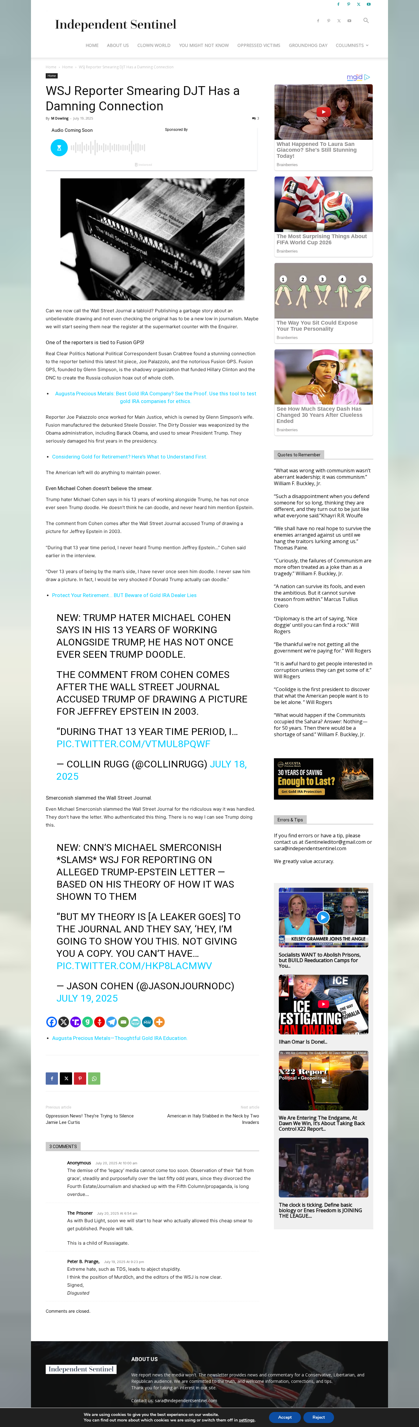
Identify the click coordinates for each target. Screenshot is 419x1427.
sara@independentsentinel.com (186, 1400)
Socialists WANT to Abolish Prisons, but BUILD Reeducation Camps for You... (320, 960)
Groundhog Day (308, 45)
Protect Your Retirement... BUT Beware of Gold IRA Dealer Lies (124, 595)
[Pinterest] (348, 4)
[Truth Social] (75, 1022)
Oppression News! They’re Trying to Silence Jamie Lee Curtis (90, 1119)
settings (247, 1420)
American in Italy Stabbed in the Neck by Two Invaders (213, 1119)
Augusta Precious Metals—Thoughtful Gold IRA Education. (120, 1038)
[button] (366, 21)
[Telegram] (111, 1022)
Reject (319, 1417)
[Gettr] (99, 1022)
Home (92, 45)
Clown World (154, 45)
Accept (285, 1417)
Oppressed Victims (258, 45)
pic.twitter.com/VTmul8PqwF (133, 744)
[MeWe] (147, 1022)
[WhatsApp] (94, 1078)
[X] (358, 4)
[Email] (123, 1022)
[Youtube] (368, 4)
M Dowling (59, 118)
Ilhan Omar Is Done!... (303, 1042)
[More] (159, 1022)
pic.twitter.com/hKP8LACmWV (134, 966)
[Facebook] (338, 4)
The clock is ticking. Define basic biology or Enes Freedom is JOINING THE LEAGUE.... (320, 1210)
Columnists (350, 45)
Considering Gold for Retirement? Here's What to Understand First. (129, 457)
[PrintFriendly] (135, 1022)
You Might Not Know (204, 45)
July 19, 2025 (87, 998)
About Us (118, 45)
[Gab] (87, 1022)
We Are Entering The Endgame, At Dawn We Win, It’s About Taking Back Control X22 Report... (322, 1123)
